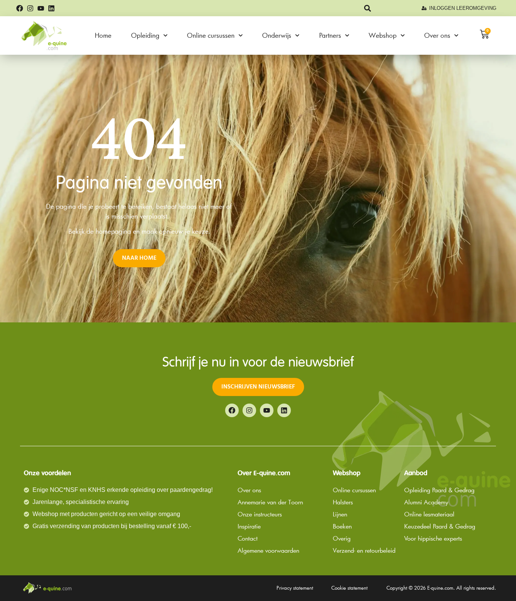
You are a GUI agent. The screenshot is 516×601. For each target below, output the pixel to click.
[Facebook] (19, 8)
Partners (330, 35)
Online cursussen (211, 35)
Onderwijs (276, 35)
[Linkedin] (51, 8)
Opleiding (145, 35)
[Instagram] (30, 8)
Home (103, 35)
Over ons (437, 35)
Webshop (383, 35)
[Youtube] (40, 8)
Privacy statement (295, 587)
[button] (368, 8)
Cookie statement (349, 587)
